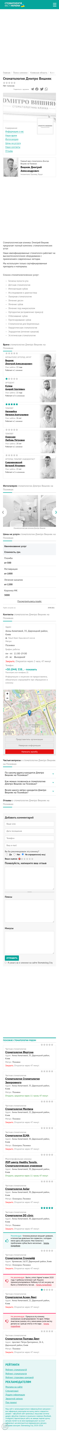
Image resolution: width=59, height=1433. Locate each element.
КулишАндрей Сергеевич (15, 387)
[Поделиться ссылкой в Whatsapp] (46, 89)
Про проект (11, 1402)
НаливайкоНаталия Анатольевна (16, 413)
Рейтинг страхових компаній (19, 1377)
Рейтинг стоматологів (16, 1373)
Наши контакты (12, 147)
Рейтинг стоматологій (16, 1369)
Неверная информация (30, 745)
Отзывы (9, 151)
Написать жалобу (29, 751)
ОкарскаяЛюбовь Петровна (15, 438)
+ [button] (7, 694)
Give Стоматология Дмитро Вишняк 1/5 (22, 859)
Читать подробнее (44, 1284)
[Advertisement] (29, 39)
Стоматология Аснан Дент (21, 1297)
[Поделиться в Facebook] (37, 89)
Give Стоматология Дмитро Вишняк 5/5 (32, 859)
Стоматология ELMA (17, 1135)
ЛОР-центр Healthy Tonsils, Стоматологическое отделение (23, 1163)
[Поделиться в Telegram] (32, 89)
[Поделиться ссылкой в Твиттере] (41, 89)
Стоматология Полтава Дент (22, 1338)
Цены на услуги (13, 143)
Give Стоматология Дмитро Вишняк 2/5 (24, 859)
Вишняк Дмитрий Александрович (31, 168)
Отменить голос (19, 859)
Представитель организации (29, 739)
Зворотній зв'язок (14, 1398)
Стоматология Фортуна (19, 1052)
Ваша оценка (11, 858)
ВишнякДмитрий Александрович (18, 362)
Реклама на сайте (14, 1386)
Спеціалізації (11, 1390)
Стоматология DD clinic (19, 1215)
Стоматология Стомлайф (20, 1258)
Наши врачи (11, 135)
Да (10, 854)
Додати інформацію (15, 1394)
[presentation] (4, 512)
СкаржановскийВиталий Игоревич (15, 464)
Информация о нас (14, 131)
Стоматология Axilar (17, 1189)
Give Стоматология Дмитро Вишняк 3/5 (27, 859)
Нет (18, 854)
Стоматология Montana (19, 1109)
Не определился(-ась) (35, 854)
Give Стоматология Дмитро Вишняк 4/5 (30, 859)
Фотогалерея (11, 139)
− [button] (7, 698)
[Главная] (17, 4)
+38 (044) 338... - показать (21, 670)
